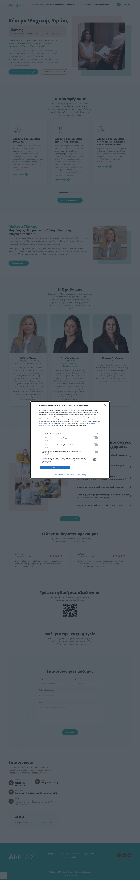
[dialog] (70, 440)
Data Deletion (58, 475)
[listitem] (70, 433)
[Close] (105, 405)
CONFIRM (55, 467)
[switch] (95, 437)
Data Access (70, 475)
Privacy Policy (81, 475)
